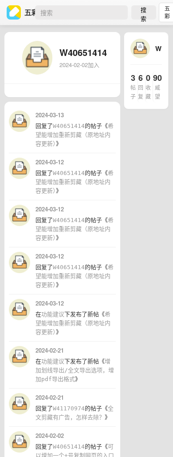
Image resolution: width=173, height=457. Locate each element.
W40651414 (69, 126)
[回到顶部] (154, 436)
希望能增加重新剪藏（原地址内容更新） (74, 135)
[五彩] (15, 12)
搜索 (143, 12)
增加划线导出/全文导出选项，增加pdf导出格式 (74, 370)
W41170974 (69, 408)
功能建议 (52, 314)
